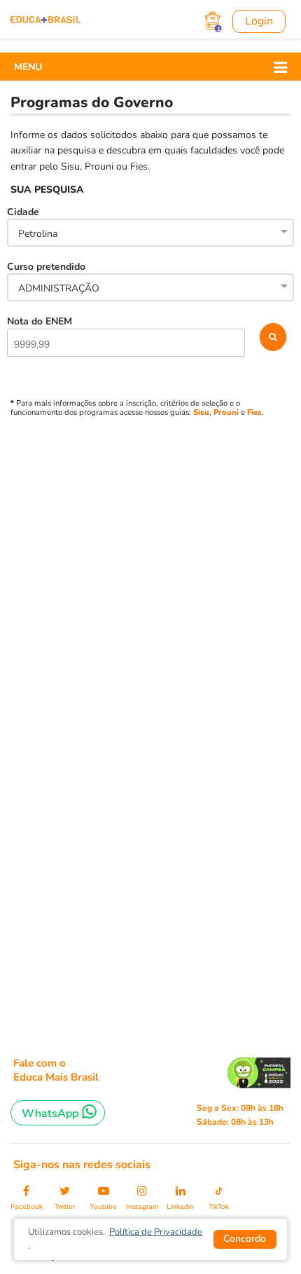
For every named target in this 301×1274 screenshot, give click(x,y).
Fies (254, 412)
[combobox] (150, 234)
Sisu (201, 412)
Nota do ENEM (39, 321)
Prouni (226, 412)
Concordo (244, 1238)
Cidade (32, 222)
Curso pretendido (53, 277)
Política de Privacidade (155, 1232)
